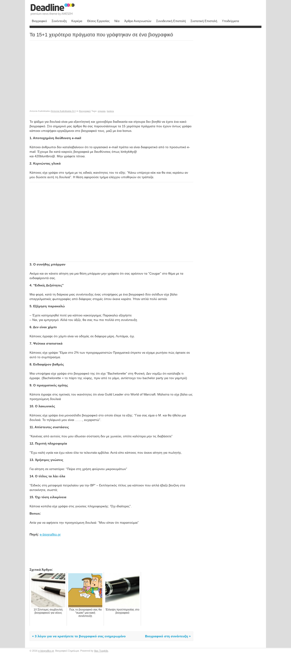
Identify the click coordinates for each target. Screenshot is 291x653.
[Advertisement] (68, 73)
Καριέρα (76, 21)
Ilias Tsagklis (101, 650)
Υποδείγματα (230, 21)
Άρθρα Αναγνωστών (137, 21)
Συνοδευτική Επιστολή (171, 21)
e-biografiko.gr (50, 534)
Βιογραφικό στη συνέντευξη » (168, 636)
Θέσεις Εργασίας (98, 21)
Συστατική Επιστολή (204, 21)
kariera (110, 111)
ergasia (101, 111)
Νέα (117, 21)
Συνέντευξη (59, 21)
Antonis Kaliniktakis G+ (63, 111)
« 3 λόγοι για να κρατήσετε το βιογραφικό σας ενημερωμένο (79, 636)
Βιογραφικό (39, 21)
